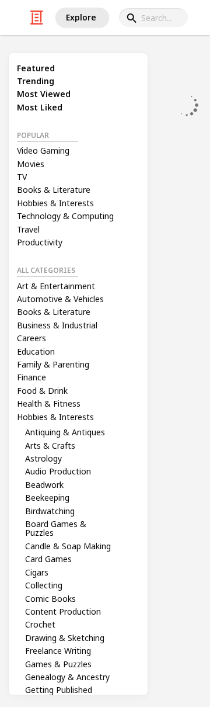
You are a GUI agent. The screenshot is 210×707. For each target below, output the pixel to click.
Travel (28, 229)
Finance (31, 377)
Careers (31, 338)
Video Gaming (43, 150)
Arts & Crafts (50, 445)
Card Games (48, 558)
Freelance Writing (58, 650)
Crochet (40, 624)
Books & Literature (53, 189)
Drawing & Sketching (64, 637)
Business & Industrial (57, 325)
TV (22, 176)
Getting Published (58, 689)
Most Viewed (44, 93)
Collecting (43, 585)
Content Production (63, 611)
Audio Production (58, 471)
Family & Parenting (53, 364)
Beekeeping (47, 497)
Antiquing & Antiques (65, 432)
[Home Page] (37, 17)
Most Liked (39, 107)
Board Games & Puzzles (55, 528)
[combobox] (153, 17)
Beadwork (44, 484)
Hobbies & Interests (55, 203)
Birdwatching (50, 511)
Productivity (39, 242)
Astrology (43, 458)
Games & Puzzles (58, 664)
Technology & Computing (65, 215)
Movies (30, 163)
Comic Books (50, 598)
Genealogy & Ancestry (67, 676)
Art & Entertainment (56, 286)
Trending (35, 80)
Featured (36, 68)
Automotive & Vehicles (60, 298)
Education (36, 351)
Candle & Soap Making (68, 546)
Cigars (36, 572)
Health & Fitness (48, 403)
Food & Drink (42, 390)
